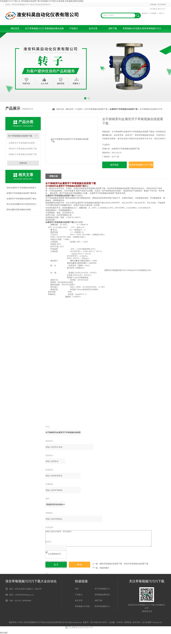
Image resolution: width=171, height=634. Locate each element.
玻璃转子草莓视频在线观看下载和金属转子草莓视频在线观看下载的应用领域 (23, 193)
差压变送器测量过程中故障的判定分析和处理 (23, 204)
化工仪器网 (146, 622)
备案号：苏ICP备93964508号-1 (95, 622)
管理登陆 (128, 622)
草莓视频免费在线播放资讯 (54, 30)
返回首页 (145, 13)
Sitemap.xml (157, 622)
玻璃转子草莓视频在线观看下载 (23, 154)
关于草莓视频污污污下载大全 (34, 30)
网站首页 (15, 28)
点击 (36, 136)
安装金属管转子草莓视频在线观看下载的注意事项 (23, 188)
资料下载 (112, 28)
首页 (77, 589)
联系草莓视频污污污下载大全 (162, 9)
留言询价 (114, 165)
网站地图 (3, 633)
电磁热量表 (104, 568)
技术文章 (93, 28)
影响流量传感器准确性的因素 (19, 210)
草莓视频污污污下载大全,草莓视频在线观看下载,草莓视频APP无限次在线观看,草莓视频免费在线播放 (42, 1)
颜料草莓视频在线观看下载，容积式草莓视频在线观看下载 (124, 564)
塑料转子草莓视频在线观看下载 (23, 149)
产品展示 (73, 28)
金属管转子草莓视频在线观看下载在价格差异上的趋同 (23, 199)
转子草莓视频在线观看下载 (96, 109)
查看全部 (23, 163)
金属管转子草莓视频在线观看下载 (24, 143)
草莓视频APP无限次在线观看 (153, 9)
